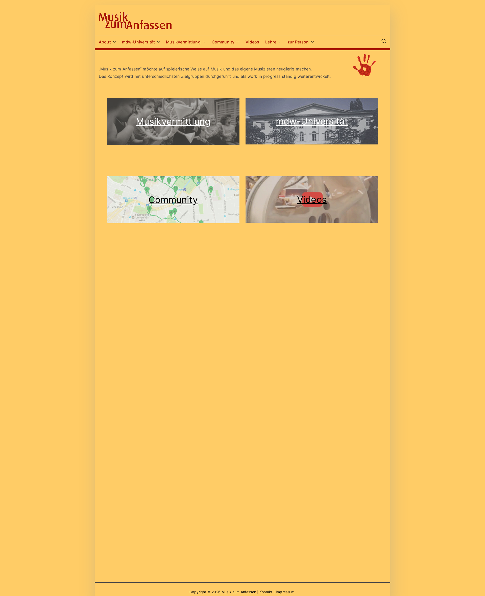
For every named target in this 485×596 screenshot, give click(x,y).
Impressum (285, 592)
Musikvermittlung (183, 41)
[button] (113, 42)
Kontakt (266, 592)
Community (223, 41)
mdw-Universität (138, 41)
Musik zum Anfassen (239, 592)
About (105, 41)
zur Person (298, 41)
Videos (252, 41)
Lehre (270, 41)
